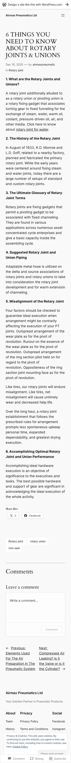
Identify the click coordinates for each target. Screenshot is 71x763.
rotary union (38, 541)
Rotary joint (16, 70)
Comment (51, 629)
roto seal (14, 548)
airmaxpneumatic (44, 64)
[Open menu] (63, 15)
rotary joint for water (32, 129)
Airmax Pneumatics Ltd (21, 15)
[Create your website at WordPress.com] (35, 4)
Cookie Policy (20, 746)
